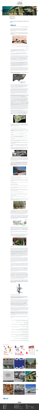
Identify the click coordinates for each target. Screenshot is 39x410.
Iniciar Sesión (34, 2)
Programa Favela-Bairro (15, 157)
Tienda (28, 405)
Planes (14, 16)
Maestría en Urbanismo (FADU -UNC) (30, 406)
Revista (9, 5)
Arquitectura (11, 16)
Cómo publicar (5, 406)
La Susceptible (28, 5)
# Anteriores (12, 5)
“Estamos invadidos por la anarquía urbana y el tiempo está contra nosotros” (18, 334)
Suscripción (19, 5)
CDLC (22, 5)
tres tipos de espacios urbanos (21, 87)
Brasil (10, 17)
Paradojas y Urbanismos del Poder (17, 338)
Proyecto (5, 405)
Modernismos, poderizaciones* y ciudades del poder (16, 340)
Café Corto (15, 5)
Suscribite (19, 402)
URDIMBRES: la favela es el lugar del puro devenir (17, 329)
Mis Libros (25, 5)
